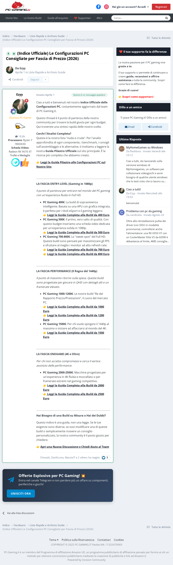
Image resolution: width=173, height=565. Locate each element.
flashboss (135, 151)
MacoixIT (70, 457)
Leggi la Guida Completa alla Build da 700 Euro (78, 250)
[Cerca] (166, 18)
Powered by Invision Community (87, 559)
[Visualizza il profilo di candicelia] (122, 212)
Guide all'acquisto (57, 18)
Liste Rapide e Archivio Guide (47, 72)
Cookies (119, 540)
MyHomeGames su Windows (144, 147)
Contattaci (104, 540)
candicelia (136, 215)
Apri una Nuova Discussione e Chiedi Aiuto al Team (74, 447)
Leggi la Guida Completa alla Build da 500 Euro (78, 232)
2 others (83, 457)
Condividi (17, 79)
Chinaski (45, 457)
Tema (53, 540)
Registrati (161, 6)
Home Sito (12, 18)
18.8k (21, 136)
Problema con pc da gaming (144, 211)
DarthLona (57, 457)
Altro (99, 18)
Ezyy (23, 68)
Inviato (154, 215)
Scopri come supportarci (138, 96)
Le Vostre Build (32, 18)
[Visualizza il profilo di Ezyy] (9, 70)
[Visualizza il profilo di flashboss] (122, 149)
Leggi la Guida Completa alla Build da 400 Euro (78, 215)
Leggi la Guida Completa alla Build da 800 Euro (78, 254)
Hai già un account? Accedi (129, 6)
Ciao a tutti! (133, 189)
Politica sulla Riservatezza (78, 540)
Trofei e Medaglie (20, 155)
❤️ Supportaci (82, 18)
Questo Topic (152, 17)
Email (130, 126)
